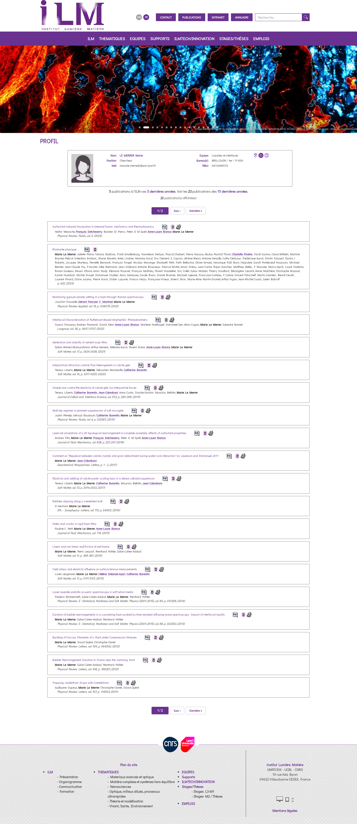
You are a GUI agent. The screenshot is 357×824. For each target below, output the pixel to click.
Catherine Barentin (135, 370)
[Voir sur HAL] (172, 226)
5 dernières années (161, 191)
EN (139, 17)
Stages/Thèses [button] (233, 38)
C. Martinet (106, 302)
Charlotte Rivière (242, 254)
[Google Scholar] (255, 155)
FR (146, 17)
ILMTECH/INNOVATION (194, 38)
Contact (166, 17)
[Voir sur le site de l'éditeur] (178, 226)
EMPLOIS (261, 38)
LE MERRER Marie (131, 155)
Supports (160, 38)
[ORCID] (261, 155)
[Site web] (266, 155)
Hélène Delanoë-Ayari (112, 574)
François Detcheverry (89, 231)
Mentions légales (285, 810)
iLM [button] (91, 38)
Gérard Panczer (88, 302)
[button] (50, 772)
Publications (191, 17)
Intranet (218, 17)
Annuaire (241, 17)
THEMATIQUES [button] (112, 38)
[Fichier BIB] (161, 226)
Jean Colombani (108, 392)
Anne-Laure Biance (159, 231)
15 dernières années (232, 191)
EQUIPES (137, 38)
